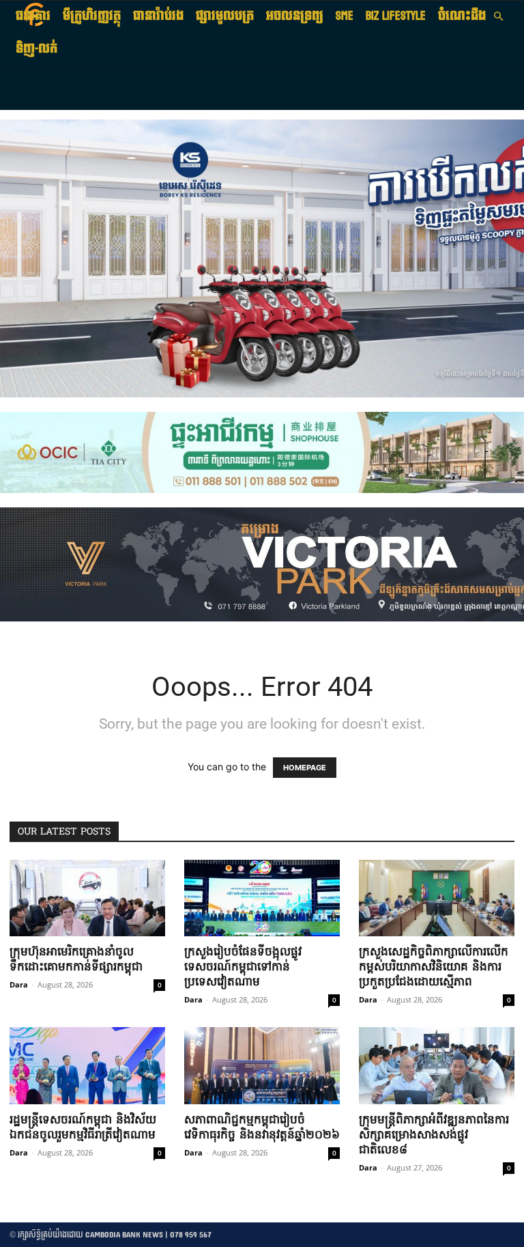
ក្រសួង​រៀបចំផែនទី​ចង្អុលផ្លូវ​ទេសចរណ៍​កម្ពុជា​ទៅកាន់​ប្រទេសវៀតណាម (243, 967)
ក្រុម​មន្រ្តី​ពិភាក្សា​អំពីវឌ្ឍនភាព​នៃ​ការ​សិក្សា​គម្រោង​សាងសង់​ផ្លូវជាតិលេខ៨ (434, 1135)
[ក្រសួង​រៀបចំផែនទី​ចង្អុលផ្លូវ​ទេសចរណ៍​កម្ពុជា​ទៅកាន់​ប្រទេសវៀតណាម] (262, 898)
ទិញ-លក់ (36, 49)
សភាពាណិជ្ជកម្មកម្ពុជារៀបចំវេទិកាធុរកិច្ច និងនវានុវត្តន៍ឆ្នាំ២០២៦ (262, 1128)
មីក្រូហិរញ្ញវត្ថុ (92, 16)
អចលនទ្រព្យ (294, 16)
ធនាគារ (33, 16)
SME (344, 16)
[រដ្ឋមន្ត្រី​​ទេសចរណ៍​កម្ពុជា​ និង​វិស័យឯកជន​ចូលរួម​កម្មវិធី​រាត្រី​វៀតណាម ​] (87, 1065)
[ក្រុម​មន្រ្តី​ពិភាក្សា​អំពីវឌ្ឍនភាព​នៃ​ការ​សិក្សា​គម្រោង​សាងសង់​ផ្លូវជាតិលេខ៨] (436, 1065)
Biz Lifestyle (396, 16)
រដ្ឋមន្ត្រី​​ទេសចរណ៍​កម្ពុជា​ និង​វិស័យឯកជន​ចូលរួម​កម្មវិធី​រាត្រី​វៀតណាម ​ (85, 1128)
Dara (19, 984)
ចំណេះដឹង (462, 16)
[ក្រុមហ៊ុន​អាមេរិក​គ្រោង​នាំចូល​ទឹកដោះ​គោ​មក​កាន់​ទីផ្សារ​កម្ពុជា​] (87, 898)
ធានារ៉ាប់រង (158, 16)
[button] (498, 16)
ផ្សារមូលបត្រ (225, 16)
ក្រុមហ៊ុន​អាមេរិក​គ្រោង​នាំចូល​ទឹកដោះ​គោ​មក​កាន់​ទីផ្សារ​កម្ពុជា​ (76, 960)
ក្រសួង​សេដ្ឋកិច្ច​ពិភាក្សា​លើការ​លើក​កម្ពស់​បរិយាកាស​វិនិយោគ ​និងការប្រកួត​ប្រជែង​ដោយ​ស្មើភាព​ (433, 967)
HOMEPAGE (304, 767)
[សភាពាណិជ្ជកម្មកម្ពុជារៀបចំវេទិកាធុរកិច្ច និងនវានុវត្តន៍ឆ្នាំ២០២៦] (262, 1065)
